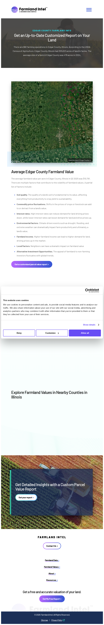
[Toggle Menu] (89, 10)
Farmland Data (51, 560)
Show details (89, 325)
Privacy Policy (56, 620)
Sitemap (44, 620)
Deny (19, 333)
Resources (51, 580)
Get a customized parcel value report (31, 264)
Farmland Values (51, 566)
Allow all (85, 333)
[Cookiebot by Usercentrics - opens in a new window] (89, 290)
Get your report (25, 497)
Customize (50, 333)
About (51, 573)
